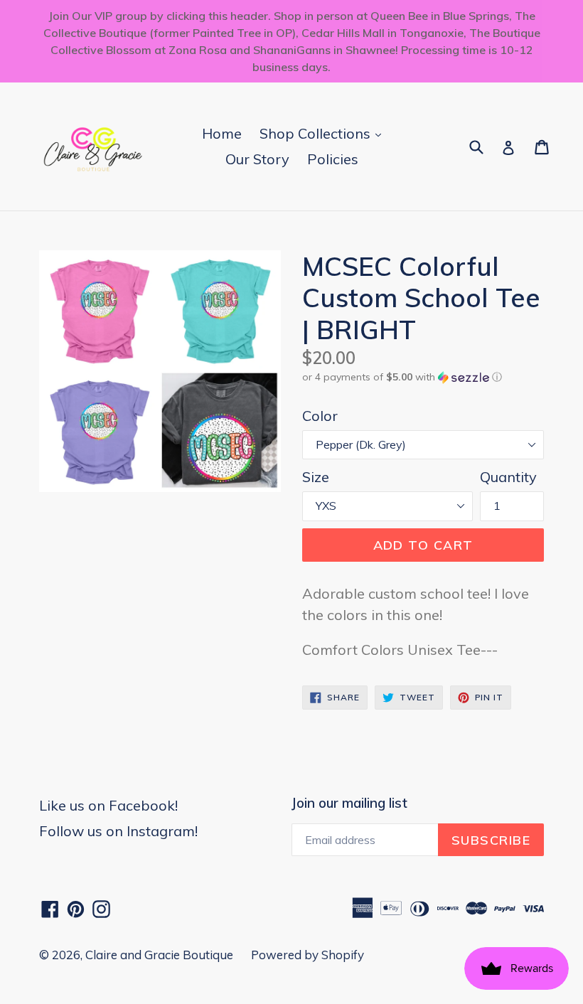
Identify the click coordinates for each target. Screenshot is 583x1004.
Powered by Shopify (307, 954)
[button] (423, 377)
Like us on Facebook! (108, 805)
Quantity (508, 477)
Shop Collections (324, 133)
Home (222, 133)
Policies (332, 159)
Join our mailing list (349, 803)
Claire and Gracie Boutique (159, 954)
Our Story (257, 159)
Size (315, 477)
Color (320, 415)
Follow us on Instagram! (118, 831)
